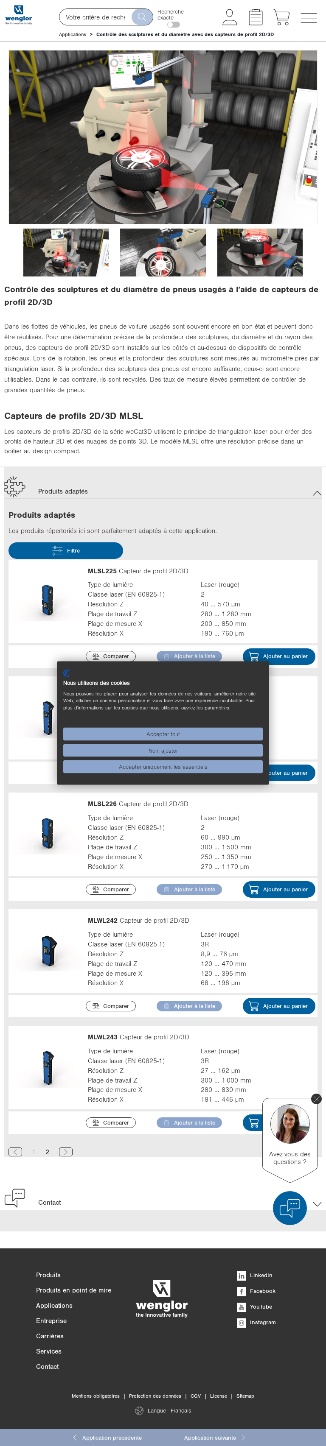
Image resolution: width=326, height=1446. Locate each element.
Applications (72, 34)
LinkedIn (260, 1275)
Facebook (261, 1291)
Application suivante (210, 1437)
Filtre (73, 550)
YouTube (260, 1306)
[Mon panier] (282, 23)
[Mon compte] (230, 23)
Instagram (262, 1322)
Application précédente (112, 1437)
